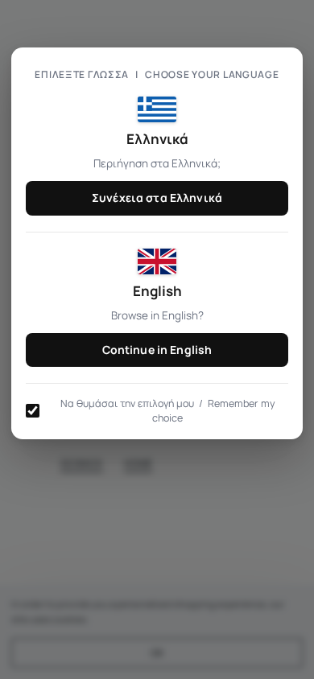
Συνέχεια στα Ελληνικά (157, 197)
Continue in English (157, 349)
